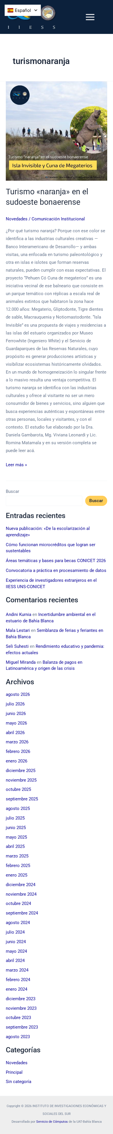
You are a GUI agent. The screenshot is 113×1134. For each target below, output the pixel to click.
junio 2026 (16, 713)
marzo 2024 (17, 970)
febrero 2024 (18, 979)
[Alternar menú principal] (90, 17)
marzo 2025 (17, 856)
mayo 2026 (16, 723)
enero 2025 (16, 875)
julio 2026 (15, 704)
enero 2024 (16, 989)
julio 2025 (15, 818)
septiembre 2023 (22, 1027)
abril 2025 (15, 846)
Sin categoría (18, 1081)
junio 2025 (16, 827)
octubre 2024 (18, 903)
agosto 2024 (18, 922)
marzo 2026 (17, 742)
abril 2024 (15, 960)
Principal (14, 1072)
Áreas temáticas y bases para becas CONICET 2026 (56, 560)
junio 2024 (16, 941)
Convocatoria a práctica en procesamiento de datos (56, 570)
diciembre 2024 (20, 884)
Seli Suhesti (17, 646)
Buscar (12, 491)
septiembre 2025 (22, 799)
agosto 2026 (18, 694)
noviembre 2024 (21, 894)
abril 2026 (15, 732)
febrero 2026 (18, 751)
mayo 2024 (16, 951)
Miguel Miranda (21, 662)
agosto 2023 (18, 1036)
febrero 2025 (18, 865)
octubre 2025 (18, 789)
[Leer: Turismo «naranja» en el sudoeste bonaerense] (56, 131)
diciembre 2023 (20, 998)
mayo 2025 (16, 837)
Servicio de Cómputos (52, 1122)
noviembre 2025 (21, 780)
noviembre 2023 (21, 1008)
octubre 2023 (18, 1017)
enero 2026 (16, 761)
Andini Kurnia (18, 614)
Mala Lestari (18, 630)
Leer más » (16, 464)
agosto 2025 (18, 808)
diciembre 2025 (20, 770)
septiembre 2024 (22, 913)
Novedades (17, 219)
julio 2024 (15, 932)
